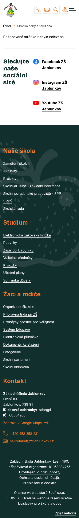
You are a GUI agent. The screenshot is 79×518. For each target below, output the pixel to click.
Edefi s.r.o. (56, 493)
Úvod (7, 26)
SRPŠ (7, 201)
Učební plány (14, 273)
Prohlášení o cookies (39, 483)
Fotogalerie (12, 352)
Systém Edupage (16, 329)
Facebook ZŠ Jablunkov (54, 64)
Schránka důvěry (17, 280)
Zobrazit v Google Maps (22, 423)
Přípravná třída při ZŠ (20, 314)
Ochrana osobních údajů (39, 477)
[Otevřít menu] (72, 10)
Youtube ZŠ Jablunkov (52, 106)
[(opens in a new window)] (37, 61)
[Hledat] (56, 10)
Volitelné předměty (18, 258)
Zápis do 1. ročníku (18, 250)
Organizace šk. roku (19, 307)
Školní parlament (16, 359)
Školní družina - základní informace (31, 186)
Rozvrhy (10, 242)
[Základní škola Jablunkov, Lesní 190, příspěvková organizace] (10, 10)
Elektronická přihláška (20, 337)
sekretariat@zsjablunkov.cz (47, 10)
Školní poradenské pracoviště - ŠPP (32, 193)
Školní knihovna (16, 367)
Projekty (9, 178)
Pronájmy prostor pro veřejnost (28, 322)
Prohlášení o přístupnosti (39, 472)
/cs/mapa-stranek (64, 10)
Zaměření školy (15, 163)
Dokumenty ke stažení (21, 344)
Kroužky (10, 265)
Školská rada (13, 208)
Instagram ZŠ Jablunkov (54, 85)
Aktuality (10, 171)
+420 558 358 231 (38, 10)
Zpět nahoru (65, 513)
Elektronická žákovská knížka (27, 235)
